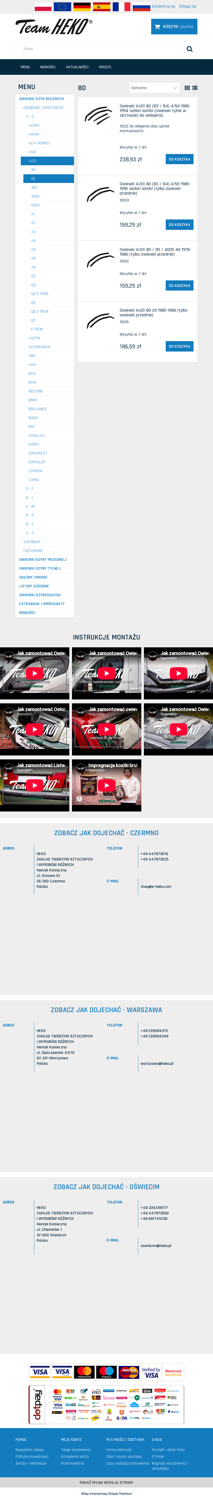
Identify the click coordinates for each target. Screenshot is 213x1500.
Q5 (33, 302)
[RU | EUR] (141, 6)
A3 (33, 232)
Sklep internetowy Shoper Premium (106, 1494)
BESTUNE (36, 391)
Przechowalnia (72, 1463)
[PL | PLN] (43, 6)
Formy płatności (119, 1449)
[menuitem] (25, 67)
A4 (33, 240)
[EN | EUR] (62, 6)
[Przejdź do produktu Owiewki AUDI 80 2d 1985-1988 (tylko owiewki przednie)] (99, 320)
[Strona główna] (54, 26)
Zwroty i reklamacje (31, 1463)
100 (34, 187)
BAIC (32, 373)
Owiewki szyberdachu (40, 595)
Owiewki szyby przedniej (42, 559)
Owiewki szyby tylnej (40, 568)
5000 (35, 205)
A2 (33, 223)
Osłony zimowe (33, 577)
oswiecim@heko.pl (156, 1246)
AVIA (32, 364)
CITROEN (35, 471)
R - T (29, 524)
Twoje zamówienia (75, 1449)
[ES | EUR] (101, 6)
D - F (30, 488)
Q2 (33, 276)
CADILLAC (37, 435)
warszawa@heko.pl (157, 1063)
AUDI (32, 161)
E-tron (37, 329)
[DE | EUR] (82, 6)
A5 (33, 249)
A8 (33, 267)
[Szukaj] (189, 49)
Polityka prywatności (32, 1456)
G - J (29, 497)
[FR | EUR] (121, 6)
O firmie (158, 1456)
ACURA (34, 125)
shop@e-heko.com (156, 886)
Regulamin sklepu (30, 1449)
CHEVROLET (38, 453)
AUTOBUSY (31, 542)
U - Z (30, 533)
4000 (35, 196)
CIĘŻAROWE (33, 551)
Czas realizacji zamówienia (127, 1463)
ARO (32, 356)
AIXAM (34, 134)
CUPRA (34, 480)
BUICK (33, 418)
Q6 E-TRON (39, 311)
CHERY (34, 444)
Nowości (27, 613)
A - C (30, 116)
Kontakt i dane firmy (168, 1449)
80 (33, 178)
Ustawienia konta (75, 1456)
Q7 (33, 320)
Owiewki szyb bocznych (41, 99)
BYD (32, 426)
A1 (33, 214)
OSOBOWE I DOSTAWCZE (43, 107)
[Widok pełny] (194, 88)
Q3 (33, 285)
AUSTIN (34, 338)
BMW (33, 400)
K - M (30, 506)
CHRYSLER (37, 462)
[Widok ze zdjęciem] (187, 88)
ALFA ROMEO (39, 143)
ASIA (32, 152)
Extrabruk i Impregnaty (42, 604)
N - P (30, 515)
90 (33, 170)
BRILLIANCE (38, 409)
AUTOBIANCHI (39, 347)
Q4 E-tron (39, 294)
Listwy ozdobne (34, 586)
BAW (32, 382)
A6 (33, 258)
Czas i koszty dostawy (124, 1456)
